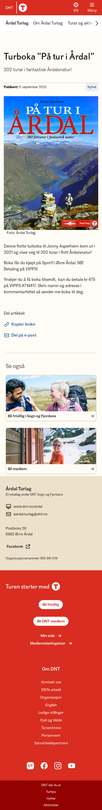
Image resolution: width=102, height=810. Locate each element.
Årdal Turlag (17, 23)
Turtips (51, 792)
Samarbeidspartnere (51, 743)
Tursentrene (51, 728)
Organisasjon (51, 697)
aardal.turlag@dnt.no (30, 514)
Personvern (51, 735)
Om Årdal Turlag (48, 23)
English (51, 705)
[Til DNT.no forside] (15, 8)
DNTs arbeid (51, 689)
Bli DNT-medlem (51, 621)
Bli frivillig (50, 604)
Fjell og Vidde (51, 720)
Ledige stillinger (51, 712)
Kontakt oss (51, 682)
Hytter (51, 798)
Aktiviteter (51, 805)
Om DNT (51, 669)
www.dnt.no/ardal (27, 506)
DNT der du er (51, 785)
